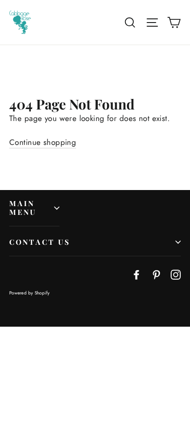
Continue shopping (42, 142)
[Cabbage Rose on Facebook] (136, 274)
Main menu (23, 207)
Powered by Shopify (29, 292)
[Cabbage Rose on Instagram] (176, 274)
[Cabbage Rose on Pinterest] (156, 274)
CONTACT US (40, 242)
